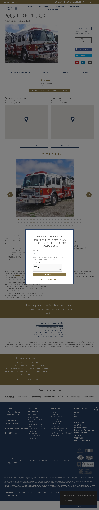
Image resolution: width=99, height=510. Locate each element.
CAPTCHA (37, 262)
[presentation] (47, 268)
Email (36, 250)
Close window (49, 279)
